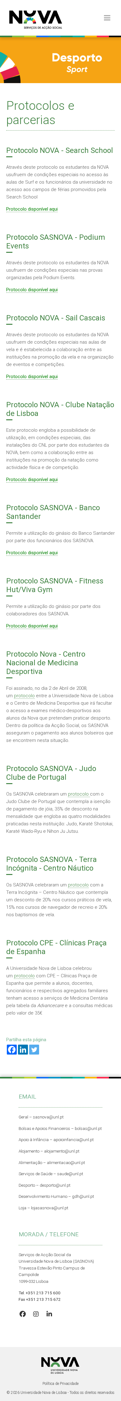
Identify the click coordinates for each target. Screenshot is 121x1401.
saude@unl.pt (70, 1173)
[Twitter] (34, 1050)
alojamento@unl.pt (61, 1151)
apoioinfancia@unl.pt (73, 1139)
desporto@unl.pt (54, 1185)
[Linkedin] (23, 1050)
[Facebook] (12, 1050)
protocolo (24, 695)
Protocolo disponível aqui (32, 209)
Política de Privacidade (60, 1383)
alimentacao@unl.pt (66, 1162)
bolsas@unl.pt (88, 1128)
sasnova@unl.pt (48, 1116)
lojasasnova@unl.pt (49, 1207)
